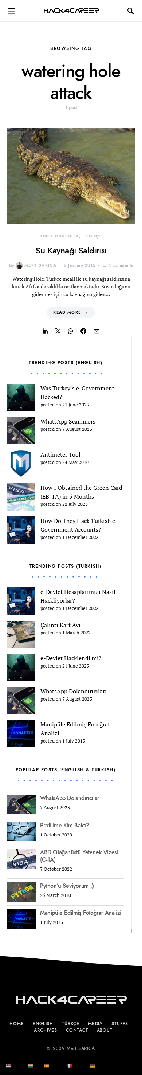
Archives (45, 1030)
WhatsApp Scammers (67, 421)
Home (16, 1024)
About (105, 1030)
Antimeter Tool (60, 454)
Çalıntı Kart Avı (60, 625)
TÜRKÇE (93, 236)
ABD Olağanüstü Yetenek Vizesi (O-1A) (79, 856)
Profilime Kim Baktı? (64, 826)
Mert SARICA (40, 265)
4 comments (120, 265)
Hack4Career (71, 10)
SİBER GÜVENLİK (59, 236)
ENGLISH (43, 1024)
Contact (77, 1030)
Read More (67, 312)
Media (95, 1024)
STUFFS (119, 1024)
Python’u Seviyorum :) (67, 886)
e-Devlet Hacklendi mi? (71, 658)
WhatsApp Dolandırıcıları (73, 691)
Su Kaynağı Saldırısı (70, 250)
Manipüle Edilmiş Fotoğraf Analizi (80, 913)
